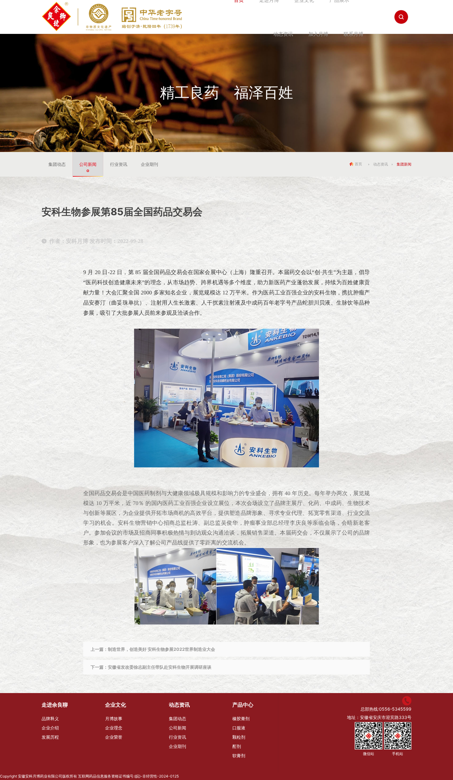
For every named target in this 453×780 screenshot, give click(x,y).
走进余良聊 (55, 705)
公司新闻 (87, 164)
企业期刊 (149, 164)
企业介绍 (50, 727)
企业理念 (113, 727)
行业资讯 (118, 164)
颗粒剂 (238, 737)
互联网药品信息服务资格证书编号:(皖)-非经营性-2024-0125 (128, 776)
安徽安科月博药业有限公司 (40, 776)
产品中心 (242, 705)
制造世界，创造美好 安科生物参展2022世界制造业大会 (161, 649)
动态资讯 (283, 34)
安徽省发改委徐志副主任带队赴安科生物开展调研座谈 (159, 667)
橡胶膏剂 (241, 718)
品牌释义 (50, 718)
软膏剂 (238, 755)
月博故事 (113, 718)
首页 (358, 163)
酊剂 (236, 746)
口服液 (238, 727)
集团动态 (57, 164)
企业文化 (115, 705)
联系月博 (353, 34)
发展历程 (50, 737)
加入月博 (318, 34)
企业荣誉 (113, 737)
